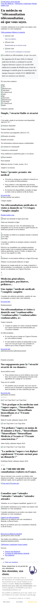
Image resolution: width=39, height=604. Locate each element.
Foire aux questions (11, 562)
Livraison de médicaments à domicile (17, 553)
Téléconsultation (6, 32)
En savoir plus (5, 195)
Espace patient (22, 544)
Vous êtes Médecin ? (7, 3)
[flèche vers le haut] (1, 217)
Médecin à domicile (18, 32)
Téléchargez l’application (23, 3)
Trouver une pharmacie (12, 551)
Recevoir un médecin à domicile (11, 534)
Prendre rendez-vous (7, 215)
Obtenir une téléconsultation (10, 517)
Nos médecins (9, 555)
